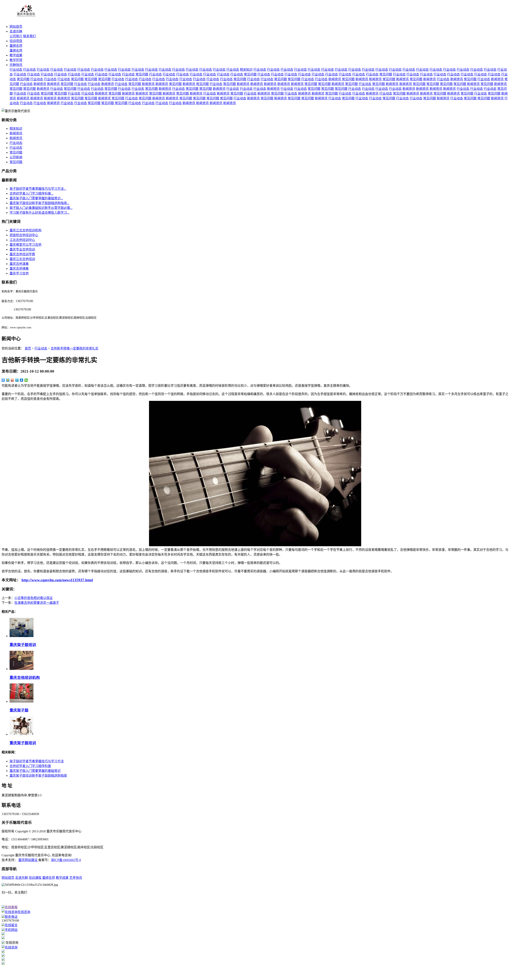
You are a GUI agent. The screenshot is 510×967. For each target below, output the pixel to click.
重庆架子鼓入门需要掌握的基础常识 (35, 770)
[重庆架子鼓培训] (21, 636)
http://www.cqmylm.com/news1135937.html (57, 580)
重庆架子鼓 (19, 710)
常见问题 (141, 74)
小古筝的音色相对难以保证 (33, 598)
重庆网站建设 (28, 860)
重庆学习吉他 (19, 273)
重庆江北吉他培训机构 (25, 230)
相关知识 (246, 69)
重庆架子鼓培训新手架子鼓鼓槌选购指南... (39, 203)
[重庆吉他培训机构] (21, 668)
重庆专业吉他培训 (22, 249)
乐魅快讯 (16, 65)
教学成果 (16, 55)
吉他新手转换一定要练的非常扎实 (74, 348)
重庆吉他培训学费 (22, 254)
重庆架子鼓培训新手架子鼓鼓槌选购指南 (38, 775)
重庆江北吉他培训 (22, 259)
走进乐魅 (16, 31)
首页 (28, 348)
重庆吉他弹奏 (19, 268)
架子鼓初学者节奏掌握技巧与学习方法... (38, 188)
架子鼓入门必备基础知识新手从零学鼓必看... (41, 207)
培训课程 (35, 877)
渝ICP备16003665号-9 (66, 860)
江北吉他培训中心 (22, 240)
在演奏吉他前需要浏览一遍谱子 (36, 602)
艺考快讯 (75, 877)
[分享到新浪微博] (12, 380)
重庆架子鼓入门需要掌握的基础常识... (36, 198)
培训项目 (16, 41)
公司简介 (16, 36)
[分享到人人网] (21, 380)
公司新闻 (16, 157)
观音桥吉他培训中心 (24, 235)
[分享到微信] (26, 380)
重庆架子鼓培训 (23, 645)
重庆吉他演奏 (19, 263)
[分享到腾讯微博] (17, 380)
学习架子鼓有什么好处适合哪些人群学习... (39, 212)
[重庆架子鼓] (21, 701)
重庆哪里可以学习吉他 (25, 244)
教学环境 (16, 60)
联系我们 (29, 36)
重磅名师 (16, 45)
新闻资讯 (334, 79)
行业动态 (16, 69)
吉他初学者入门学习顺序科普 (30, 766)
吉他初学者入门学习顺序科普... (31, 193)
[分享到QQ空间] (8, 380)
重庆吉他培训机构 (25, 677)
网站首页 (16, 26)
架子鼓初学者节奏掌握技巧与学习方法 (37, 761)
